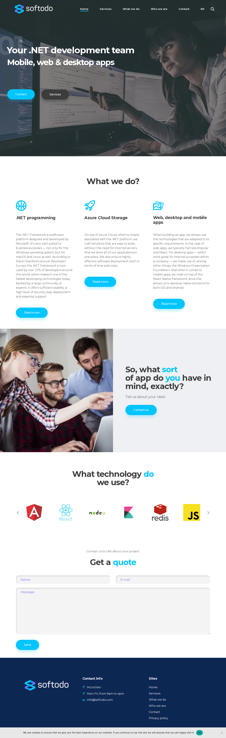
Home (153, 687)
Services (154, 693)
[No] (221, 732)
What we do (157, 699)
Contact (154, 712)
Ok (199, 732)
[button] (17, 512)
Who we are (157, 705)
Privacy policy (158, 718)
